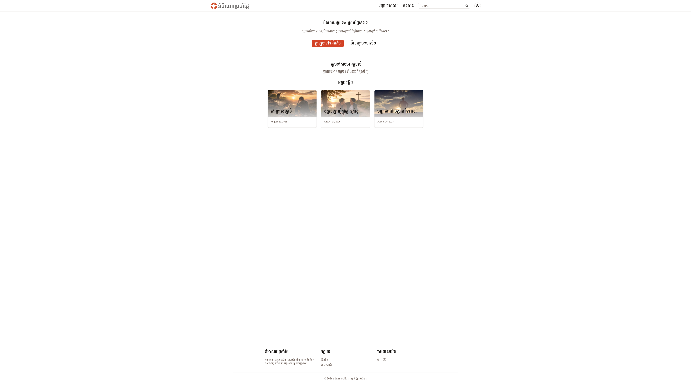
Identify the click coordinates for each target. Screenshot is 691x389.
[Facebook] (378, 359)
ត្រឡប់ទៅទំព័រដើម (328, 43)
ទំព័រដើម (324, 359)
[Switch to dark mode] (477, 6)
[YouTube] (384, 359)
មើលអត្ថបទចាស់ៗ (363, 43)
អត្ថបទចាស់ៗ (389, 5)
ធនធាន (408, 5)
